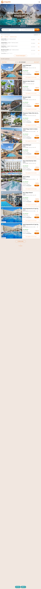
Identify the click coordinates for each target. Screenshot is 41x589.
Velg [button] (38, 39)
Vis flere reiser (20, 241)
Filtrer (18, 586)
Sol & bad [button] (6, 36)
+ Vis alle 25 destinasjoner (20, 55)
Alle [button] (1, 36)
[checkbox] (2, 65)
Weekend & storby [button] (13, 36)
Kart (24, 586)
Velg (36, 105)
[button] (6, 29)
